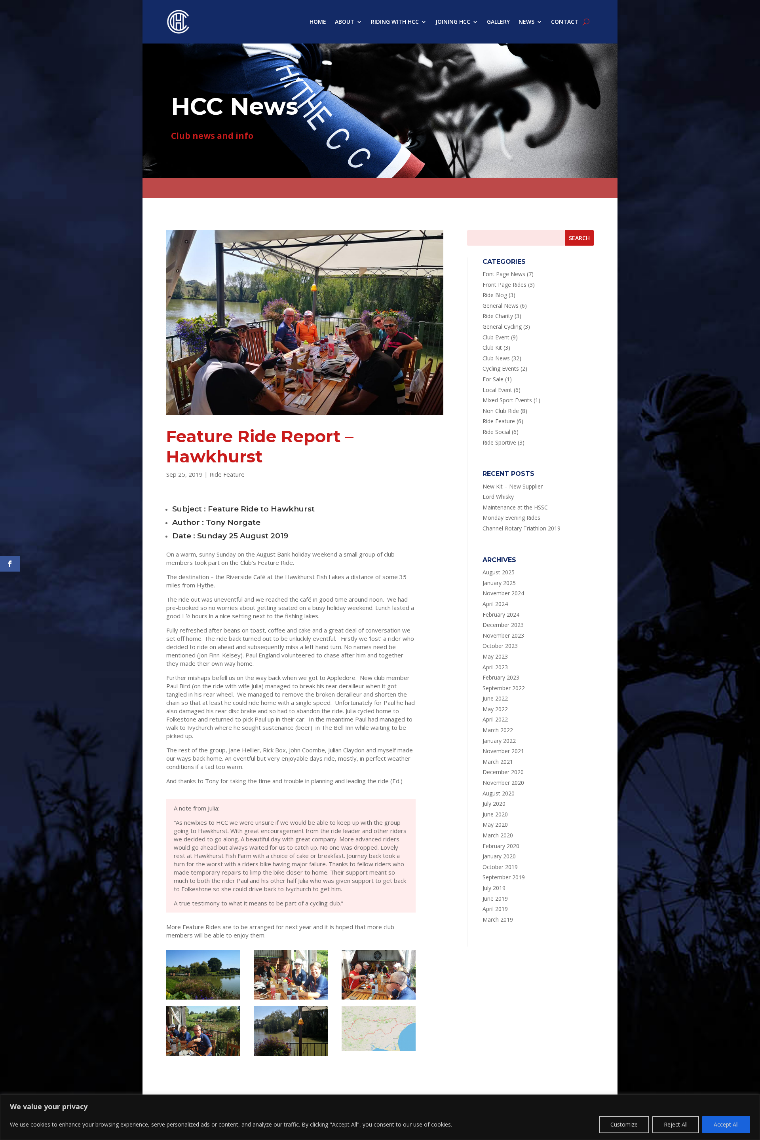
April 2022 (495, 719)
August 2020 (499, 793)
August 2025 (499, 572)
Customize (624, 1124)
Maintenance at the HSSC (515, 507)
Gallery (498, 21)
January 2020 (499, 856)
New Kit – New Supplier (513, 486)
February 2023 (501, 677)
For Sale (493, 379)
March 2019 (498, 919)
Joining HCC (452, 21)
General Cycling (502, 326)
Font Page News (504, 274)
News (526, 21)
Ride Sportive (499, 442)
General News (501, 305)
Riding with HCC (395, 21)
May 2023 (495, 656)
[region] (380, 1117)
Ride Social (496, 432)
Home (318, 21)
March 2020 (498, 835)
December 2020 (503, 772)
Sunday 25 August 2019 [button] (242, 535)
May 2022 (495, 709)
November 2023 (503, 635)
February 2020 (501, 846)
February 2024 (501, 614)
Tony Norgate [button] (233, 522)
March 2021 (498, 761)
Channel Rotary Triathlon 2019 (521, 528)
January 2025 (499, 583)
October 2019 (500, 867)
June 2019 (495, 898)
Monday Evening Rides (511, 517)
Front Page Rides (504, 284)
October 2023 (500, 646)
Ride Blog (495, 295)
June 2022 (495, 698)
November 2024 (503, 593)
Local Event (497, 390)
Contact (564, 21)
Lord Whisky (498, 496)
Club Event (496, 337)
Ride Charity (498, 316)
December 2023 (503, 625)
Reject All (676, 1124)
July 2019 (494, 888)
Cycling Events (501, 368)
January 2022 (499, 740)
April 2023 (495, 667)
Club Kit (492, 347)
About (344, 21)
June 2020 (495, 814)
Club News (496, 358)
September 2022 (504, 688)
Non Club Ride (501, 411)
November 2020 (503, 782)
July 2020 (494, 803)
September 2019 (504, 877)
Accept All (726, 1124)
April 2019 (495, 909)
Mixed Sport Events (507, 400)
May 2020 (495, 824)
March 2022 (498, 730)
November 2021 (503, 751)
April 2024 (495, 604)
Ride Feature (227, 474)
